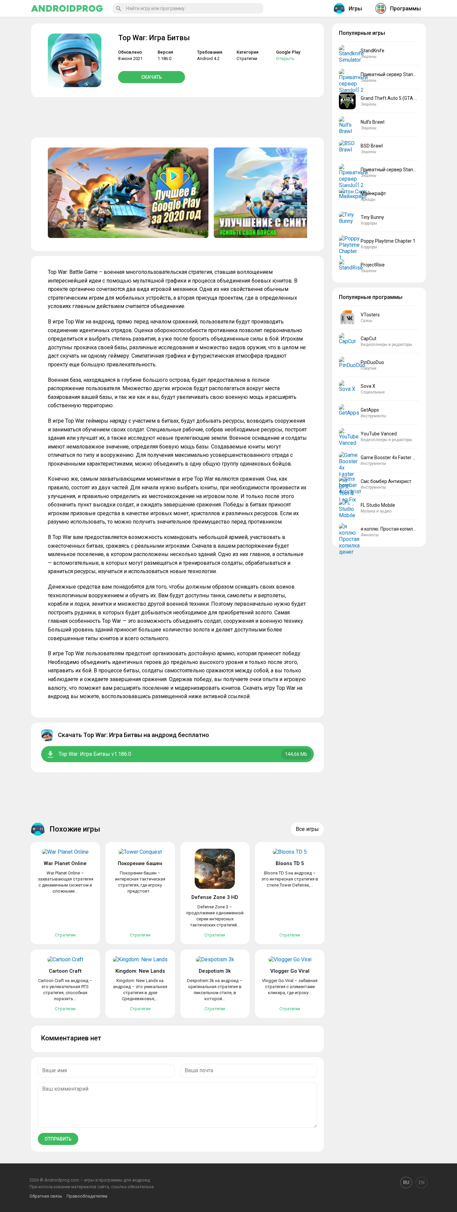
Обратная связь (45, 1196)
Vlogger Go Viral (289, 971)
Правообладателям (87, 1196)
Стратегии (247, 58)
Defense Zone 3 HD (214, 897)
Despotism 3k (215, 971)
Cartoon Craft (65, 971)
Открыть (285, 58)
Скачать (151, 77)
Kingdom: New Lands (140, 971)
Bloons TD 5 (290, 863)
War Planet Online (65, 863)
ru (406, 1182)
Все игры (307, 829)
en (422, 1182)
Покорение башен (140, 863)
